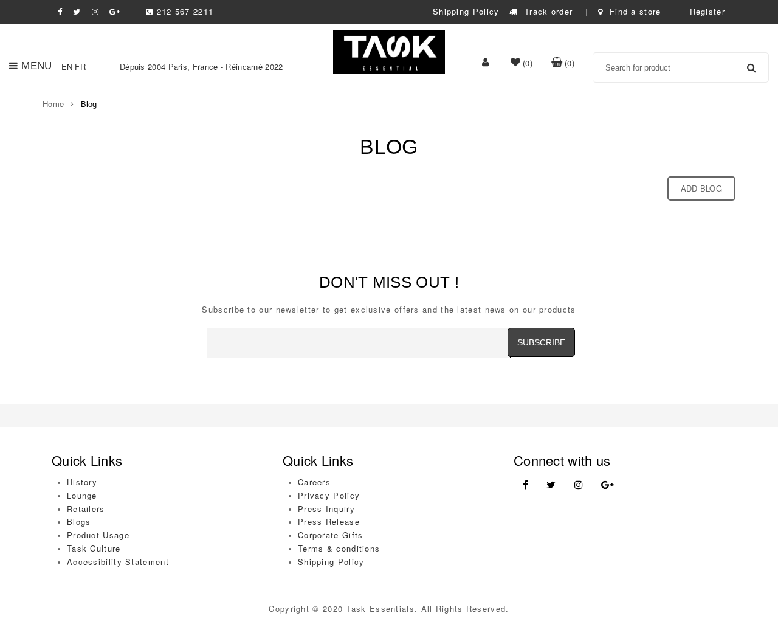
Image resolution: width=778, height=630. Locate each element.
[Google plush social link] (114, 11)
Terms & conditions (339, 548)
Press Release (329, 521)
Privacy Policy (329, 495)
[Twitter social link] (77, 11)
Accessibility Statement (118, 561)
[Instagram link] (578, 485)
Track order (547, 11)
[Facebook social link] (60, 11)
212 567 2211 (185, 11)
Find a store (634, 11)
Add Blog (701, 188)
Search (752, 67)
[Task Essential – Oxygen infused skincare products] (388, 51)
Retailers (86, 508)
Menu (36, 66)
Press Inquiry (326, 508)
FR (80, 66)
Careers (314, 482)
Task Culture (94, 548)
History (82, 482)
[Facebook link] (525, 485)
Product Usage (98, 535)
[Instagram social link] (95, 11)
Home (53, 103)
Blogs (79, 521)
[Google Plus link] (607, 485)
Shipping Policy (466, 11)
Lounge (82, 495)
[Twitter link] (551, 485)
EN (67, 66)
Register (707, 11)
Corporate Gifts (330, 535)
